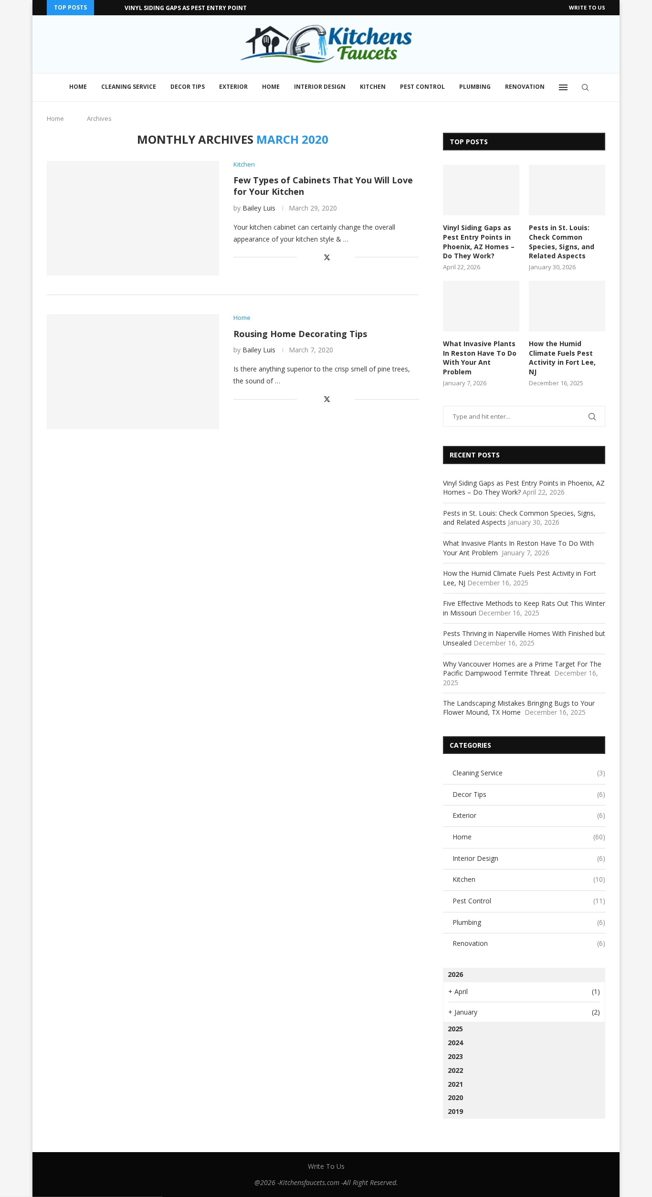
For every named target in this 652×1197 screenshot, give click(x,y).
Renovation (525, 87)
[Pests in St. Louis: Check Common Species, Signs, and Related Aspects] (567, 190)
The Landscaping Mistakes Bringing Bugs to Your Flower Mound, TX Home (519, 708)
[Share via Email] (347, 257)
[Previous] (103, 7)
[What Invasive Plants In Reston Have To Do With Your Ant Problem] (481, 306)
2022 (455, 1070)
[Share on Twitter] (327, 257)
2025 (455, 1028)
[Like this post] (304, 257)
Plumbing (475, 87)
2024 (455, 1042)
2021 (455, 1084)
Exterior (233, 87)
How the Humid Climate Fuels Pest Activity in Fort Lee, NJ (562, 357)
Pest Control (422, 87)
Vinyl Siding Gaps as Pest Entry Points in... (194, 8)
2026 (455, 974)
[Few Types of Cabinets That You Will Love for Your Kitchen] (133, 218)
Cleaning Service (128, 87)
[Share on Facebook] (316, 257)
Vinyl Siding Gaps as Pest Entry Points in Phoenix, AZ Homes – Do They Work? (479, 241)
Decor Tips (187, 87)
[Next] (115, 7)
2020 (455, 1097)
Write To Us (587, 7)
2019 (455, 1111)
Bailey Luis (258, 207)
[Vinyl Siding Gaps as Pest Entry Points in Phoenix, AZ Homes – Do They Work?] (481, 190)
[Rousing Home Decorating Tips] (133, 371)
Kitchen (373, 87)
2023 (455, 1056)
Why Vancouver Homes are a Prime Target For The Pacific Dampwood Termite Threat (522, 668)
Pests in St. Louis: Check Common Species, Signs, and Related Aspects (561, 241)
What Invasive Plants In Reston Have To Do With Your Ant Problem (479, 357)
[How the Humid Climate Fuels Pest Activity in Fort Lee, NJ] (567, 306)
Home (78, 87)
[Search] (585, 87)
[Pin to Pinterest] (337, 257)
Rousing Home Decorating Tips (300, 333)
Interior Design (320, 87)
